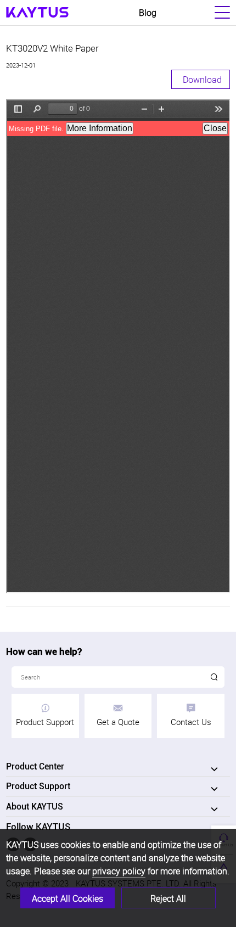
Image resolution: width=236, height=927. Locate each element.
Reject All (168, 898)
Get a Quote (118, 721)
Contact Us (191, 721)
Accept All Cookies (67, 898)
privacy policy (118, 871)
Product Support (45, 721)
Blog (147, 13)
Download (202, 80)
